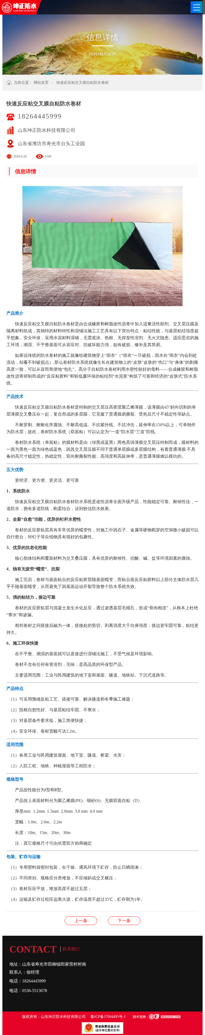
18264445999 (40, 116)
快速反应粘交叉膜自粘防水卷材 (82, 83)
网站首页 (41, 83)
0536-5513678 (34, 990)
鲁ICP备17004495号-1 (108, 1017)
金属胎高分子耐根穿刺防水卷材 (80, 920)
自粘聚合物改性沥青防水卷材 (124, 920)
